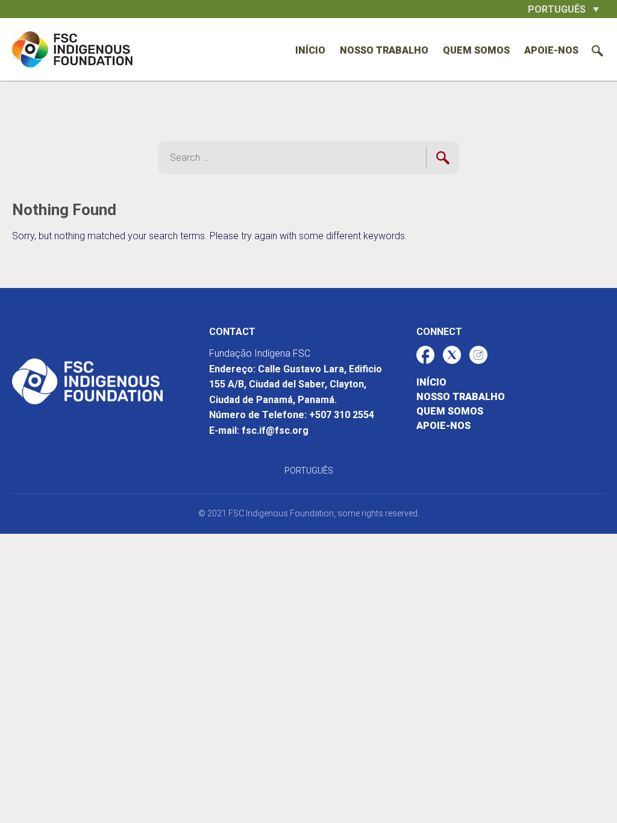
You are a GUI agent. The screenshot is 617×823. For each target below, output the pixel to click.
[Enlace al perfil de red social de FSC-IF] (425, 355)
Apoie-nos (551, 50)
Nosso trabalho (384, 50)
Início (310, 50)
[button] (563, 9)
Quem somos (476, 50)
